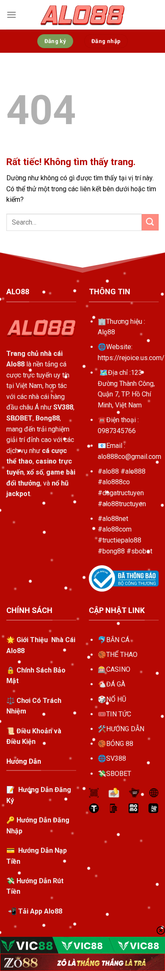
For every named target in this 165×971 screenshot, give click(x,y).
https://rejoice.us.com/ (131, 358)
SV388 (116, 758)
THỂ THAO (122, 655)
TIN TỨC (118, 714)
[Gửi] (150, 222)
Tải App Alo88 (40, 911)
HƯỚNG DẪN (125, 729)
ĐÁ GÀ (115, 684)
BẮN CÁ (117, 640)
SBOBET (118, 774)
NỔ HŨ (116, 699)
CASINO (118, 669)
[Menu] (11, 14)
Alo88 (106, 332)
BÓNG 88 (119, 744)
